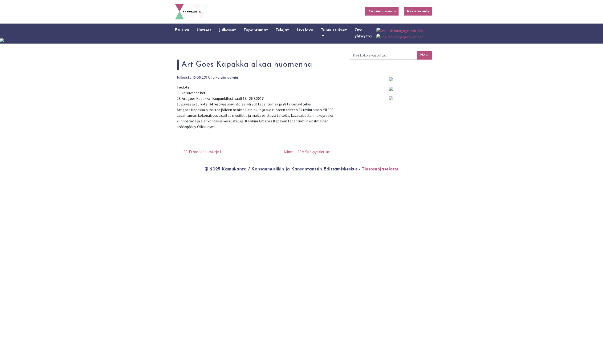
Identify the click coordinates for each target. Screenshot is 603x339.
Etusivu (182, 30)
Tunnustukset (334, 30)
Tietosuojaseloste (380, 169)
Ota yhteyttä (363, 33)
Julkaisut (227, 30)
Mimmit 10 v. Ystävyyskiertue (307, 151)
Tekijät (282, 30)
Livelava (305, 30)
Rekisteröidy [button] (418, 11)
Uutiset (204, 30)
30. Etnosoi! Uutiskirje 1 (202, 151)
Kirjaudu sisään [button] (382, 11)
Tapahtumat (256, 30)
